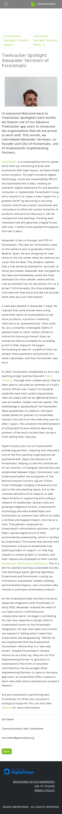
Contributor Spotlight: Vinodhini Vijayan (16, 40)
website (7, 707)
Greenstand (46, 4)
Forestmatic (9, 161)
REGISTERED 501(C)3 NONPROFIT (34, 782)
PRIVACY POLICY (44, 790)
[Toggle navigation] (6, 4)
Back (7, 751)
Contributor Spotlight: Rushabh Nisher (45, 40)
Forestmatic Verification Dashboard (24, 563)
